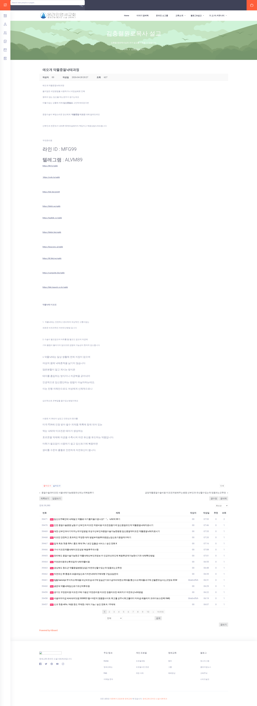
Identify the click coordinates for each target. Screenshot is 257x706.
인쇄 (222, 486)
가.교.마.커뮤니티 (216, 15)
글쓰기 (223, 624)
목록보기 (45, 498)
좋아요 (47, 486)
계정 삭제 (140, 673)
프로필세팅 (140, 661)
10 (148, 612)
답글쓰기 (57, 498)
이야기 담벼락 (143, 15)
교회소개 (179, 15)
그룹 (170, 667)
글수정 (214, 498)
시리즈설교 (204, 679)
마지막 (160, 612)
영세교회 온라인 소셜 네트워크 (155, 699)
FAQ (105, 673)
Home (126, 15)
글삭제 (223, 498)
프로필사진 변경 (142, 667)
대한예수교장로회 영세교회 (121, 699)
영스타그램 (204, 661)
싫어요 (56, 486)
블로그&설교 (196, 15)
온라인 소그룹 (162, 15)
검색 (158, 618)
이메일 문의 (108, 679)
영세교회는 (108, 667)
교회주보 (203, 673)
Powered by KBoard (48, 630)
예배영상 (171, 673)
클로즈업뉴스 (205, 667)
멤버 (170, 661)
